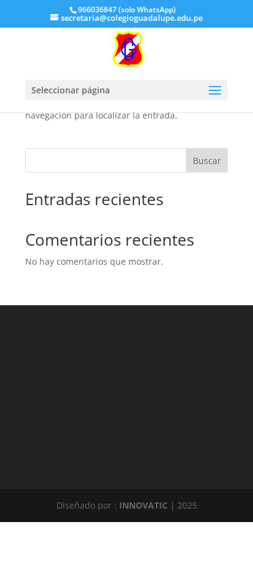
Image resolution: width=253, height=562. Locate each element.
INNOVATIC (143, 505)
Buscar (207, 160)
